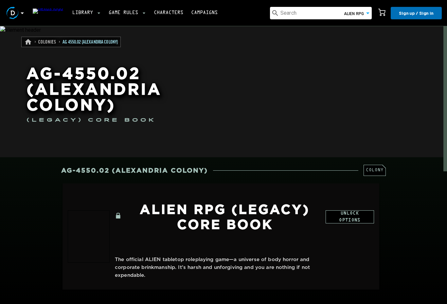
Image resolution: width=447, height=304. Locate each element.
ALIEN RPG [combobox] (354, 13)
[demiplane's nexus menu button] (16, 13)
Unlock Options (349, 217)
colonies (47, 42)
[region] (223, 165)
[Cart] (381, 13)
